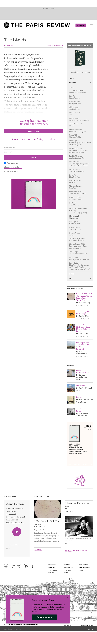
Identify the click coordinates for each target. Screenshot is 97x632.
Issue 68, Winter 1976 (55, 45)
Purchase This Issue (80, 72)
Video (81, 570)
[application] (17, 543)
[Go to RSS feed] (32, 565)
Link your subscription (13, 167)
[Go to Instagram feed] (6, 565)
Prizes (66, 573)
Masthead (67, 570)
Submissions (68, 567)
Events (51, 573)
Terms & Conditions (85, 625)
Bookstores (83, 565)
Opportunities (84, 567)
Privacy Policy (67, 625)
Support (51, 567)
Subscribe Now (44, 617)
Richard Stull (9, 45)
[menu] (91, 25)
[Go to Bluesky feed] (26, 565)
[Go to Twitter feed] (19, 565)
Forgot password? (11, 171)
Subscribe (81, 25)
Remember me (12, 163)
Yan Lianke (69, 511)
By (66, 508)
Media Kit (67, 565)
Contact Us (52, 570)
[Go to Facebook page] (13, 565)
